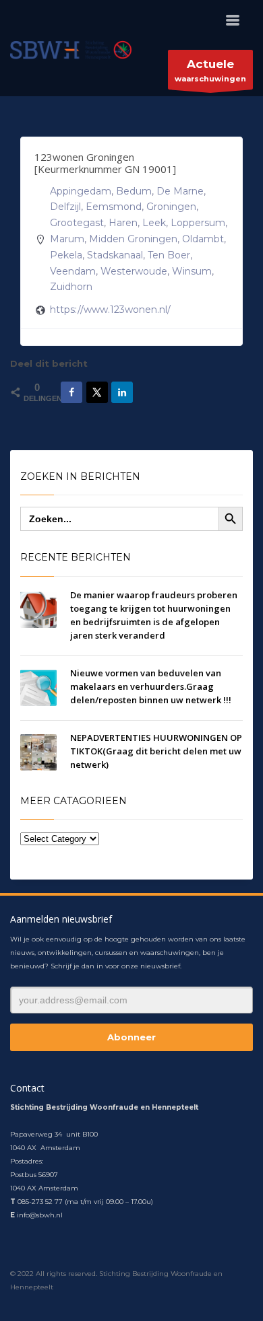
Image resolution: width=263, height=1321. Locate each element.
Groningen (171, 207)
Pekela (66, 255)
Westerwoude (133, 271)
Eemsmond (114, 207)
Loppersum (198, 223)
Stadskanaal (115, 255)
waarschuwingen (210, 70)
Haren (123, 223)
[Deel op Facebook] (71, 392)
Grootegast (77, 223)
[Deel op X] (97, 392)
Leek (154, 223)
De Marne (180, 191)
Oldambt (203, 239)
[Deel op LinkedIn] (122, 392)
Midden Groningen (133, 239)
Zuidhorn (71, 287)
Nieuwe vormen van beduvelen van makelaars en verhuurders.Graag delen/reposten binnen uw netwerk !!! (150, 686)
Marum (67, 239)
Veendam (73, 271)
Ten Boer (169, 255)
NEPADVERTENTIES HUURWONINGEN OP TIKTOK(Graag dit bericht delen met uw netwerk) (156, 751)
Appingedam (80, 191)
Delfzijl (65, 207)
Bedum (134, 191)
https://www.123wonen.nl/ (110, 310)
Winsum (192, 271)
